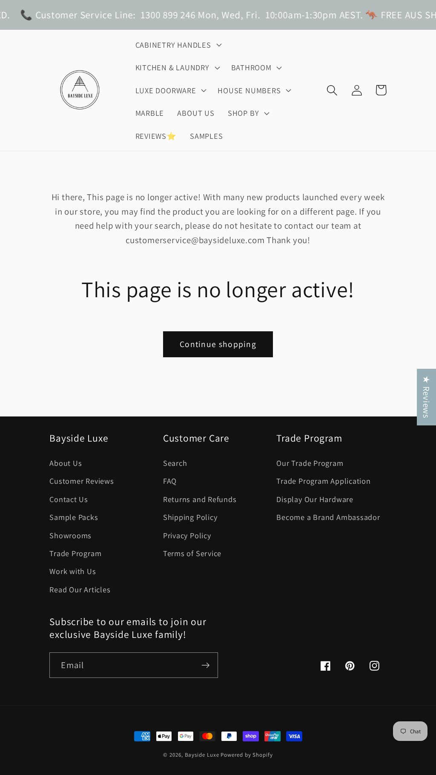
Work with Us (72, 571)
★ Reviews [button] (426, 397)
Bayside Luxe (202, 754)
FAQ (170, 481)
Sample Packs (73, 517)
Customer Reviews (81, 481)
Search (175, 463)
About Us (65, 463)
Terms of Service (192, 553)
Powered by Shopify (246, 754)
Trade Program (75, 553)
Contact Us (68, 499)
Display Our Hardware (314, 499)
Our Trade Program (309, 463)
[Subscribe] (205, 665)
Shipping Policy (190, 517)
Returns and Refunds (200, 499)
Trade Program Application (323, 481)
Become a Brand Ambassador (328, 517)
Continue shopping (218, 344)
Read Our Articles (79, 589)
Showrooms (70, 535)
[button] (177, 44)
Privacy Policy (187, 535)
